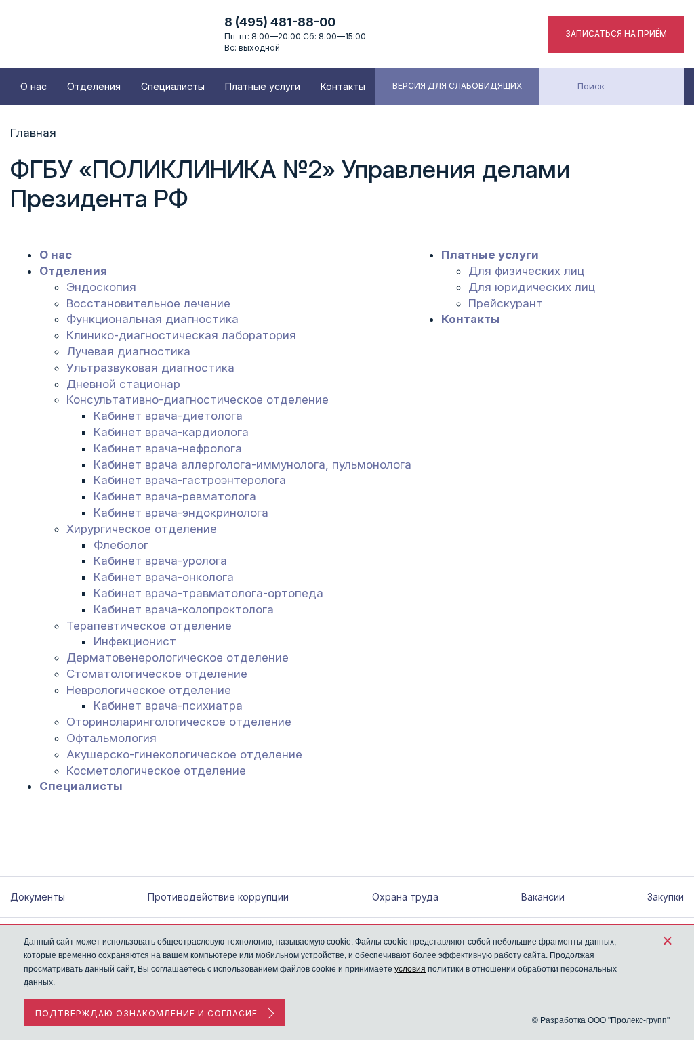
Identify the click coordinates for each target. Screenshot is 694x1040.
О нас (33, 86)
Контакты (343, 86)
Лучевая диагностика (128, 351)
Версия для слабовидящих (457, 86)
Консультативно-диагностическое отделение (197, 399)
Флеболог (121, 545)
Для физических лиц (526, 271)
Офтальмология (111, 738)
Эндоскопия (101, 287)
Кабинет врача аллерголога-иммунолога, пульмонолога (252, 464)
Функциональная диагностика (152, 319)
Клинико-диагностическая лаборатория (181, 335)
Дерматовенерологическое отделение (177, 657)
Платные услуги (262, 86)
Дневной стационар (123, 384)
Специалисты (173, 86)
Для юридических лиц (531, 287)
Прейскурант (505, 303)
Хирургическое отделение (141, 529)
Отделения (94, 86)
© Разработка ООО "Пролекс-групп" (601, 1020)
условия (410, 969)
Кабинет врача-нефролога (168, 448)
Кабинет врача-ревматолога (175, 496)
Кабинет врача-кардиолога (171, 432)
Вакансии (543, 897)
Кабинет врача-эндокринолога (181, 512)
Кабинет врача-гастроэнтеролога (190, 480)
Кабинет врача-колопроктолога (184, 609)
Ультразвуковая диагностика (150, 367)
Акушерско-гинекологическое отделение (184, 754)
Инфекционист (135, 641)
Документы (37, 897)
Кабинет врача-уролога (160, 560)
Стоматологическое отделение (156, 673)
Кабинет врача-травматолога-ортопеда (208, 593)
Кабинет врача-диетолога (168, 415)
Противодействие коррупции (218, 897)
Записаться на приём (616, 33)
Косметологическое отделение (156, 770)
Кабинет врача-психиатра (168, 705)
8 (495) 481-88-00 (279, 22)
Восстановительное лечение (148, 303)
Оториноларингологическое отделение (178, 722)
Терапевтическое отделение (149, 625)
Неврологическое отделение (148, 690)
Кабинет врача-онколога (164, 577)
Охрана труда (405, 897)
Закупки (665, 897)
